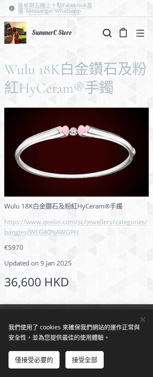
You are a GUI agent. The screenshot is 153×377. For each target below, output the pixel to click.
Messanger (40, 10)
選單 (140, 32)
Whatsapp (68, 10)
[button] (106, 32)
